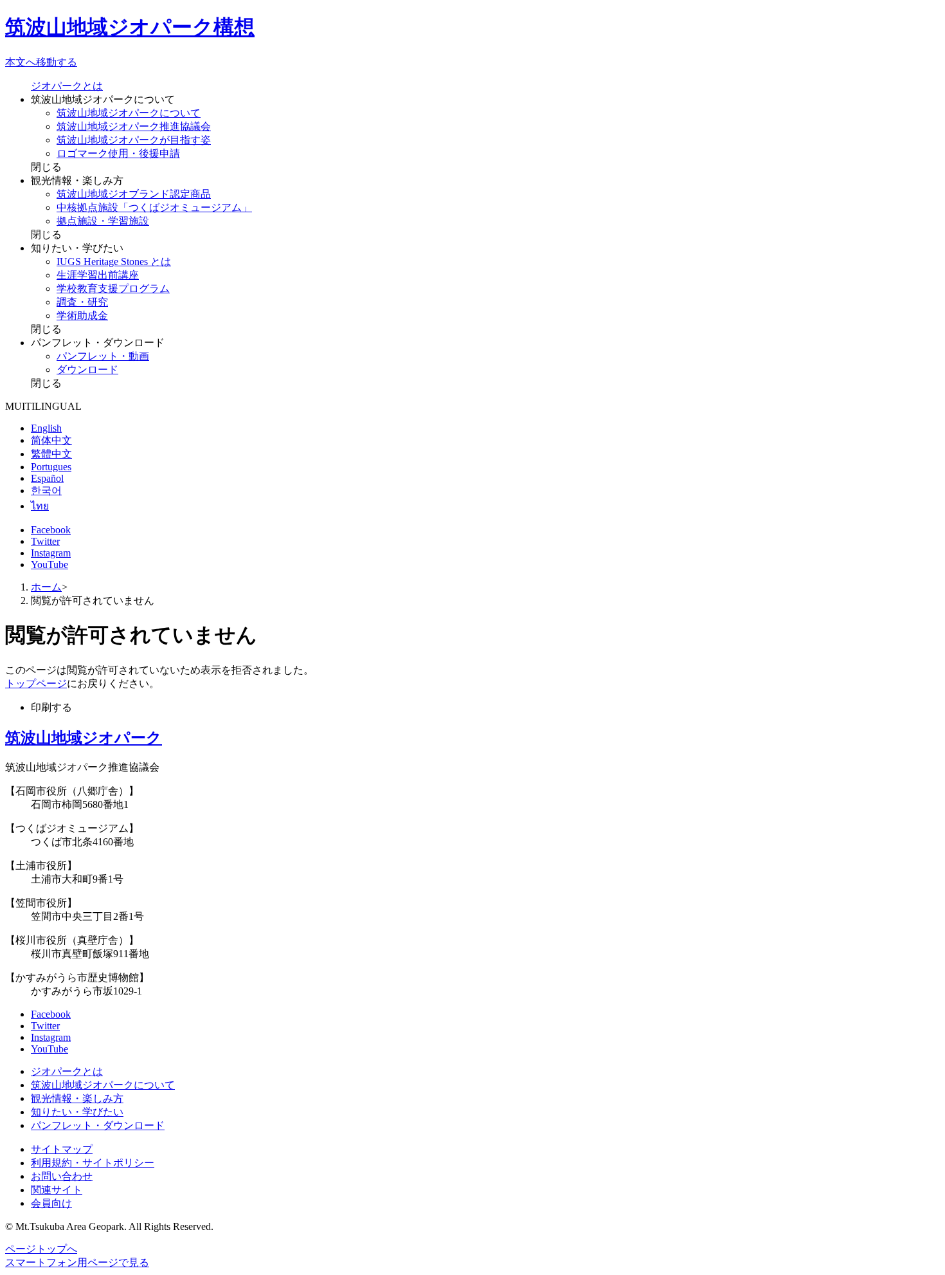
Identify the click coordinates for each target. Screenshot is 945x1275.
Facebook (51, 529)
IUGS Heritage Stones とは (114, 261)
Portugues (51, 466)
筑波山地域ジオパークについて (129, 112)
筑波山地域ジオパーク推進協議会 (134, 126)
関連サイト (56, 1189)
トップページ (36, 683)
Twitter (45, 541)
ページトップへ (41, 1248)
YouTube (49, 564)
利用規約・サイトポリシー (92, 1162)
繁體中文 (51, 453)
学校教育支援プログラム (113, 288)
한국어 (46, 490)
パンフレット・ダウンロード (98, 1125)
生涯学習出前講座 (98, 275)
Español (47, 478)
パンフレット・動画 (103, 356)
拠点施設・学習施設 (103, 221)
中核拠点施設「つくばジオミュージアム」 (154, 207)
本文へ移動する (41, 62)
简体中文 (51, 440)
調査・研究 (82, 302)
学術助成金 (82, 315)
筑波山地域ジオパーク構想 (130, 27)
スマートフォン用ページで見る (77, 1262)
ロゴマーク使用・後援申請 (118, 153)
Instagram (51, 552)
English (46, 428)
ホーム (46, 587)
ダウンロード (87, 369)
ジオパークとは (67, 85)
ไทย (40, 505)
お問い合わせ (62, 1176)
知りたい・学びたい (77, 1111)
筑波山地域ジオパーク (83, 737)
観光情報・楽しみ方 (77, 1098)
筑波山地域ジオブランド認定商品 (134, 193)
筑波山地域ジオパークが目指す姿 (134, 139)
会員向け (51, 1203)
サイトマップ (62, 1149)
